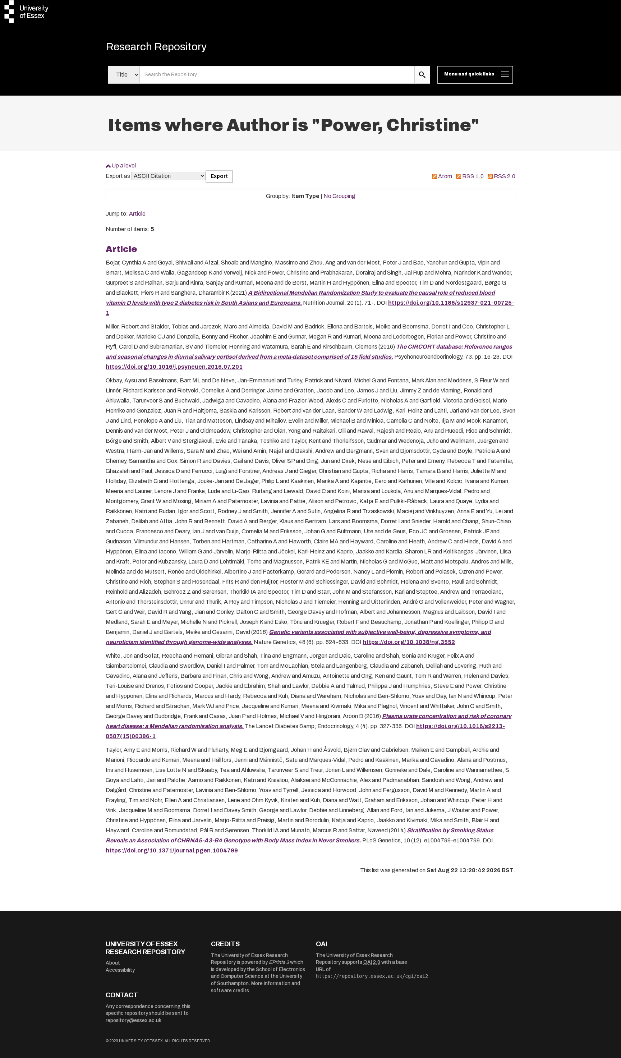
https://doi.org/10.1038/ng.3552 (409, 642)
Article (137, 214)
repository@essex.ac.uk (133, 1020)
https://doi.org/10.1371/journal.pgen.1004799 (172, 850)
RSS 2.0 (504, 176)
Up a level (123, 165)
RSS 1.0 (473, 176)
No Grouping (339, 196)
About (113, 963)
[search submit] (422, 75)
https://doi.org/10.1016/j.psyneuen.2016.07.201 (174, 367)
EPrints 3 (279, 962)
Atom (445, 176)
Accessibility (120, 970)
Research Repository (156, 46)
